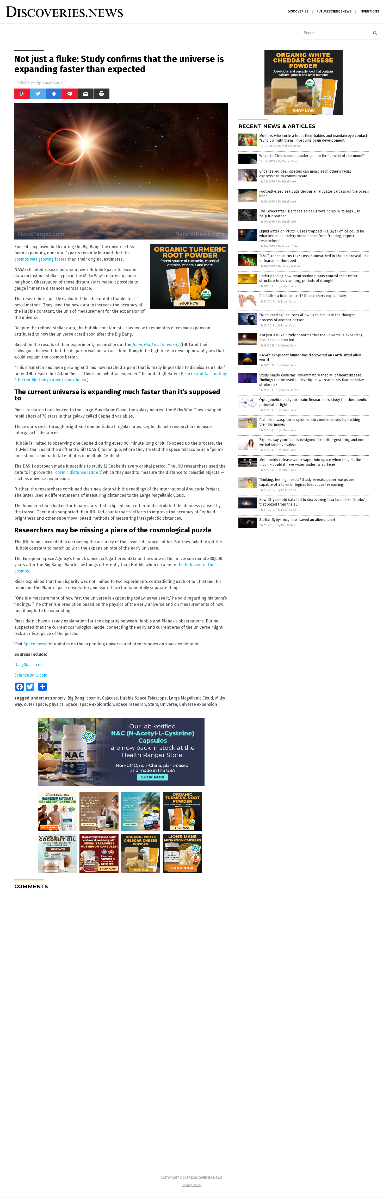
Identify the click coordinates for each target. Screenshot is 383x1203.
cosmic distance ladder (77, 472)
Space (71, 704)
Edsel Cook (52, 82)
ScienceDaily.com (30, 675)
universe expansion (198, 704)
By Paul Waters (286, 525)
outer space (35, 704)
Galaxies (110, 698)
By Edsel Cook (287, 181)
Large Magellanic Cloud (191, 698)
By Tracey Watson (289, 266)
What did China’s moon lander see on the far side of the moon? (311, 156)
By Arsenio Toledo (289, 246)
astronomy (55, 698)
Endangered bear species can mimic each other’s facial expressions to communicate (305, 173)
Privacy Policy (191, 1185)
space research (131, 704)
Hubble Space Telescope (143, 698)
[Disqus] (121, 959)
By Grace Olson (288, 161)
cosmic (93, 698)
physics (56, 704)
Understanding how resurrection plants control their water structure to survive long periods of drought (308, 278)
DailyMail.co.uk (28, 664)
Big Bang (75, 698)
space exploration (96, 704)
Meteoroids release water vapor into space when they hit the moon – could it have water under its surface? (310, 462)
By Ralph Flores (288, 390)
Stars (153, 704)
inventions (369, 11)
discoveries (298, 11)
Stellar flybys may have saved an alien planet (297, 520)
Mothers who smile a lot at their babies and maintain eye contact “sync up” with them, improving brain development (313, 138)
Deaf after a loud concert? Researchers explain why (302, 296)
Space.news (34, 643)
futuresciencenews (334, 11)
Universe (168, 704)
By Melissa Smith (289, 146)
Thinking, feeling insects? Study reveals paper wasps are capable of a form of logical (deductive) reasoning (306, 482)
